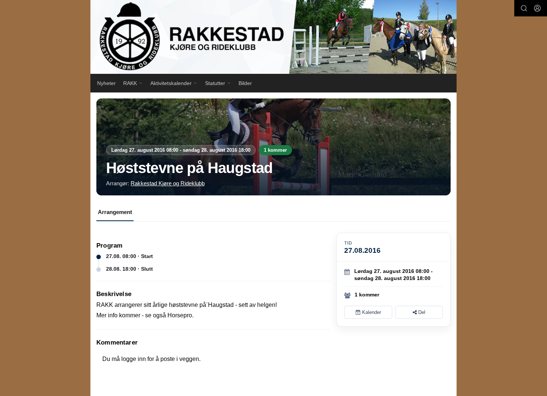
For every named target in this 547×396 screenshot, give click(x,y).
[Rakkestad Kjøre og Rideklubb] (273, 37)
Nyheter (106, 83)
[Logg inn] (537, 8)
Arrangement (115, 212)
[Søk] (524, 8)
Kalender (371, 312)
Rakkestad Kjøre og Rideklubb (168, 183)
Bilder (245, 83)
